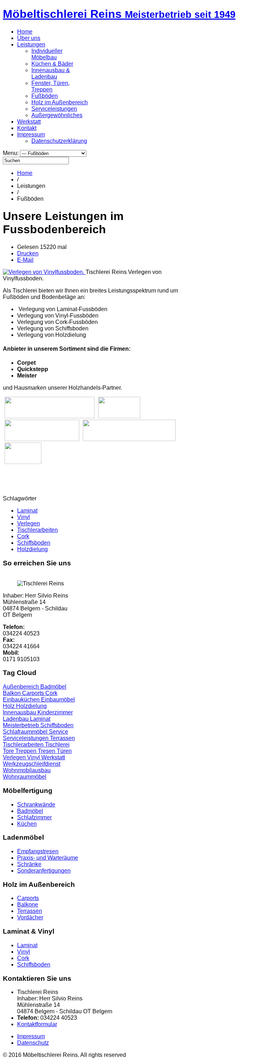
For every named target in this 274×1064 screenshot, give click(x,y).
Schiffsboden (33, 543)
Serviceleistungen (54, 109)
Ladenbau (16, 719)
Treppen (26, 751)
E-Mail (25, 260)
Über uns (28, 38)
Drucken (28, 253)
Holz (9, 706)
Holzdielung (32, 549)
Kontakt (26, 128)
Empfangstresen (38, 851)
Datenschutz (33, 1043)
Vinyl (23, 517)
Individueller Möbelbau (46, 54)
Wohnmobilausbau (27, 770)
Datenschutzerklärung (59, 141)
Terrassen (62, 738)
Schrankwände (36, 804)
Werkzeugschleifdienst (31, 764)
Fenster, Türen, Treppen (50, 86)
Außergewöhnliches (56, 115)
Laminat (27, 511)
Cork (23, 536)
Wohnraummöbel (24, 777)
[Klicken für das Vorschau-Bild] (44, 272)
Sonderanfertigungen (44, 871)
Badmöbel (53, 687)
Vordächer (30, 917)
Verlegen (28, 523)
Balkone (27, 904)
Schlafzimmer (34, 817)
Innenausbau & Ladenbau (50, 73)
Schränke (29, 864)
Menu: (11, 153)
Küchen (27, 824)
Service (58, 732)
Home (24, 32)
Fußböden (44, 96)
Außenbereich (21, 687)
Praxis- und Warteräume (47, 858)
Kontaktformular (37, 1024)
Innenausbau (20, 712)
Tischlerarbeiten (37, 530)
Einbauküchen (22, 699)
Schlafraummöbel (26, 732)
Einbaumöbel (58, 699)
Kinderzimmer (55, 712)
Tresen (47, 751)
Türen (64, 751)
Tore (9, 751)
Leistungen (31, 44)
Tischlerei (57, 744)
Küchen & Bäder (52, 64)
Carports (33, 693)
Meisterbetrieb (21, 725)
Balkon (12, 693)
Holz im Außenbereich (59, 102)
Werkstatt (29, 122)
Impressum (31, 134)
